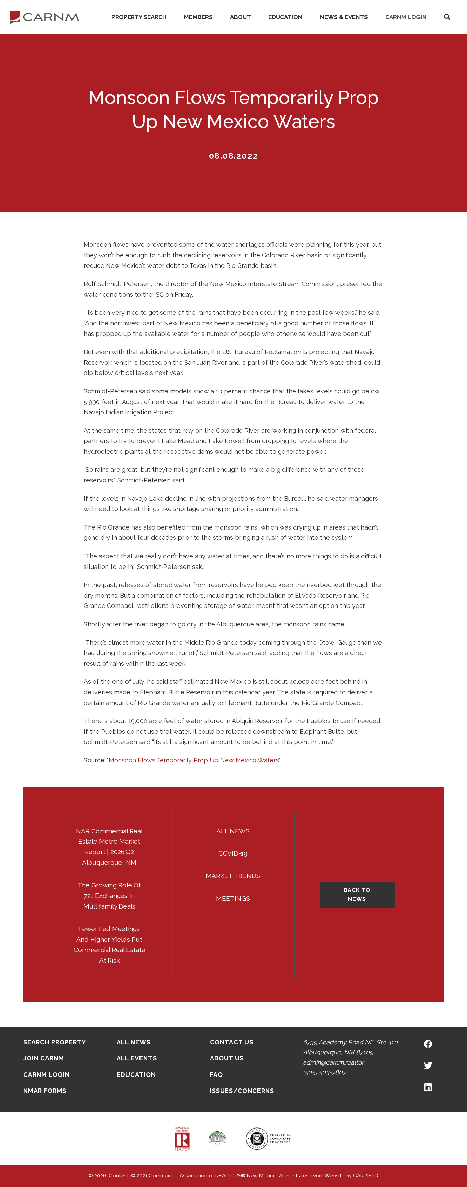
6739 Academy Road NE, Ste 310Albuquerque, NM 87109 (350, 1047)
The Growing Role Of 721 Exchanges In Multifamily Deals (109, 895)
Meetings (233, 898)
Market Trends (233, 875)
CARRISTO (365, 1176)
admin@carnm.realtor (333, 1062)
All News (233, 831)
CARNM (44, 17)
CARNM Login (406, 17)
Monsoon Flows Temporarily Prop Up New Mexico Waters (194, 760)
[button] (446, 17)
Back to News (357, 894)
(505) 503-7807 (324, 1072)
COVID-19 (233, 853)
